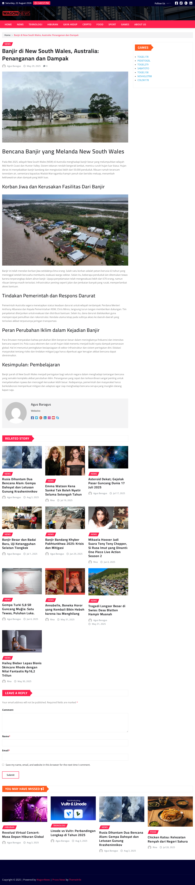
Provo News (58, 879)
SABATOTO (143, 68)
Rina (52, 500)
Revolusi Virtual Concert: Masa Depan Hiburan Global (23, 834)
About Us (140, 24)
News (20, 24)
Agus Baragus (14, 66)
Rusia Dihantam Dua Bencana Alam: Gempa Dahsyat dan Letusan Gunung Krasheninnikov (19, 485)
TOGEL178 (142, 56)
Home (8, 24)
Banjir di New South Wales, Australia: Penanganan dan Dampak (46, 35)
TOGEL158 (142, 72)
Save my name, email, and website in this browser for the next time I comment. (48, 764)
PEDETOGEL (143, 60)
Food (100, 24)
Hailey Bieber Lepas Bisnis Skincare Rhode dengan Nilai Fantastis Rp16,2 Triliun (22, 669)
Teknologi (35, 24)
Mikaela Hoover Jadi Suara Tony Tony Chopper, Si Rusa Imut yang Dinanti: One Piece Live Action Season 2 (108, 548)
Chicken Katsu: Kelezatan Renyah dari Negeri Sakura (168, 839)
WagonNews (43, 879)
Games (125, 24)
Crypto (87, 24)
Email (6, 750)
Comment (7, 709)
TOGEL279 (142, 64)
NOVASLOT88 (144, 76)
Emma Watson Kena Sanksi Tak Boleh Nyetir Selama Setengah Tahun (63, 490)
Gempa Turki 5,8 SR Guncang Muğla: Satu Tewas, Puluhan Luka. (18, 609)
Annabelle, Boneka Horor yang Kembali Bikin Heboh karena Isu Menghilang (64, 609)
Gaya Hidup (70, 24)
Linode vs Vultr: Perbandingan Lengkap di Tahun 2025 (73, 833)
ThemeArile (75, 879)
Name (6, 736)
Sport (112, 24)
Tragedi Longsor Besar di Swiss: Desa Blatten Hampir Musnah (106, 610)
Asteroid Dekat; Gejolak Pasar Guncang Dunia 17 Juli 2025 (106, 483)
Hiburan (52, 24)
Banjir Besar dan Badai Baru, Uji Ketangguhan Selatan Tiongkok (19, 544)
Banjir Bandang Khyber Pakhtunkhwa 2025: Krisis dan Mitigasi (64, 544)
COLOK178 (143, 80)
